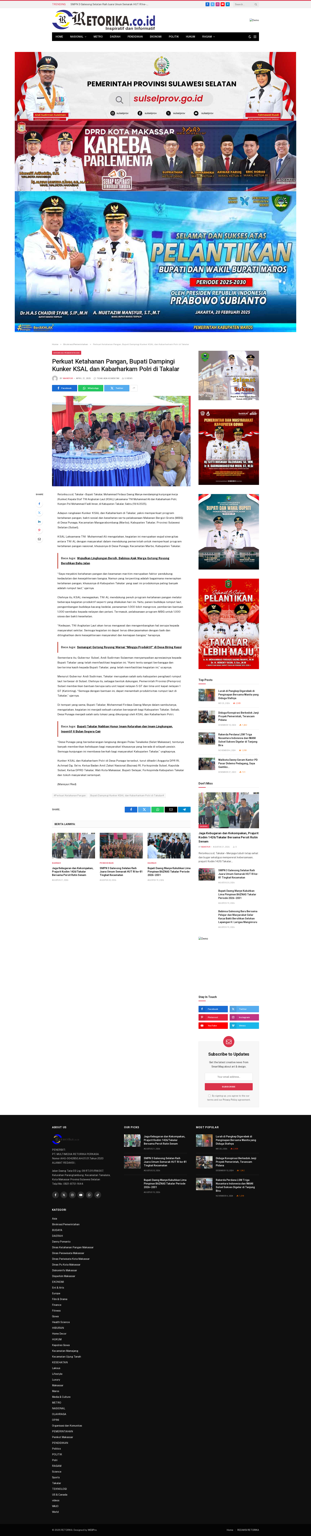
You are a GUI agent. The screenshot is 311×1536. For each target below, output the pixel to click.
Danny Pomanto (61, 1241)
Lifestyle (57, 1373)
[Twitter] (39, 512)
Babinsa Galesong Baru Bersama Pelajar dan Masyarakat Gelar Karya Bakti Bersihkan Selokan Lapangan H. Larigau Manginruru (237, 917)
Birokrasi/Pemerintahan (66, 353)
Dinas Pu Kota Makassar (66, 1264)
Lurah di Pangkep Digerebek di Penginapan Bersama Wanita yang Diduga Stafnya (238, 695)
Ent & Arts (58, 1287)
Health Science (61, 1322)
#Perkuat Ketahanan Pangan (70, 795)
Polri (54, 1460)
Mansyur (68, 378)
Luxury (56, 1379)
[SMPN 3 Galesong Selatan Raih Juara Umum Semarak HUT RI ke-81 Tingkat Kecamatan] (121, 845)
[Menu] (255, 37)
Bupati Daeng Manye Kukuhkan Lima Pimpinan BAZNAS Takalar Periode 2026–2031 (169, 871)
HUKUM (190, 36)
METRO (98, 36)
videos (55, 1500)
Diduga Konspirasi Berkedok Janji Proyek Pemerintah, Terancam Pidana (238, 716)
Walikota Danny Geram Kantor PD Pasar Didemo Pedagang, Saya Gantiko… (238, 763)
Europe (56, 1293)
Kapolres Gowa (61, 1345)
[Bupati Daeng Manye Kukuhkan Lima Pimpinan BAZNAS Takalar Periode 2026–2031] (169, 845)
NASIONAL (76, 36)
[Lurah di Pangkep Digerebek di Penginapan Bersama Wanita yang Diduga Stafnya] (207, 695)
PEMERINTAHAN (62, 1431)
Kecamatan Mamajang (65, 1350)
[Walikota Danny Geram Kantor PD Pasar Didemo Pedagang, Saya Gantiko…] (207, 764)
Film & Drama (59, 1299)
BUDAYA (57, 1230)
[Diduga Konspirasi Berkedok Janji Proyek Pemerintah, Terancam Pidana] (207, 717)
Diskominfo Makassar (64, 1270)
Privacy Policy (230, 1099)
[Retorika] (103, 20)
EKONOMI (156, 36)
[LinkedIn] (39, 521)
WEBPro (92, 1530)
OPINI (55, 1419)
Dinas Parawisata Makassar (68, 1253)
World (55, 1511)
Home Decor (59, 1333)
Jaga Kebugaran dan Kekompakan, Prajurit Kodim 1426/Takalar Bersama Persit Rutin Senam (72, 871)
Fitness (56, 1310)
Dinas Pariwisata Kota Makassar (71, 1258)
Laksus (56, 1368)
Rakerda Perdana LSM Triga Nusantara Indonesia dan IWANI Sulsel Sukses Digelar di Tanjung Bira (237, 740)
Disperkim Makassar (63, 1276)
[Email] (39, 539)
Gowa (55, 1316)
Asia (54, 1218)
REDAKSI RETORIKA (248, 1530)
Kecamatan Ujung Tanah (66, 1356)
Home (59, 36)
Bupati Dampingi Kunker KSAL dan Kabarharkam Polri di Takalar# (127, 795)
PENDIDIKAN (135, 36)
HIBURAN (58, 1327)
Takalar (56, 1483)
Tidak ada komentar (108, 378)
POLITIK (174, 36)
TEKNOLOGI (59, 1488)
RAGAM (207, 36)
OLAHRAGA (59, 1414)
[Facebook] (39, 503)
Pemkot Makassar (62, 1437)
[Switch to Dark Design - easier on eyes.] (250, 36)
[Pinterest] (39, 530)
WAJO (55, 1506)
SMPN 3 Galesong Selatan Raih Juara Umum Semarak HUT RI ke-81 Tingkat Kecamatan (111, 4)
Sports (56, 1477)
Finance (56, 1304)
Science (56, 1471)
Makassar (57, 1385)
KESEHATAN (60, 1362)
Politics (56, 1448)
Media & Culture (61, 1396)
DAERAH (115, 36)
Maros (55, 1391)
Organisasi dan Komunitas (67, 1425)
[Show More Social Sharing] (134, 388)
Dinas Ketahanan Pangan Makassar (73, 1247)
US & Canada (59, 1494)
